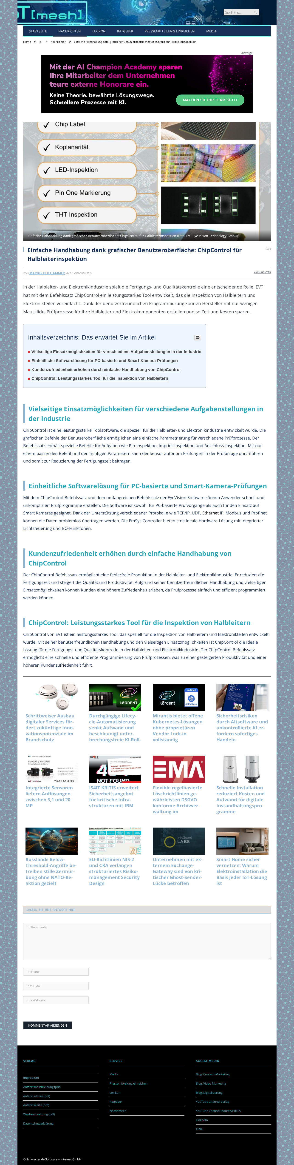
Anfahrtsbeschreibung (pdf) (42, 1087)
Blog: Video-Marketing (211, 1083)
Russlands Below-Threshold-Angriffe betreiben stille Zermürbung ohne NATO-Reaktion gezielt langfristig (50, 871)
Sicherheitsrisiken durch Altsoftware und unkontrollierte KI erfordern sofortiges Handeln (242, 728)
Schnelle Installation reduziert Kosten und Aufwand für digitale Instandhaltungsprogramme (240, 800)
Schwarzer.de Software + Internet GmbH (53, 1159)
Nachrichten (69, 31)
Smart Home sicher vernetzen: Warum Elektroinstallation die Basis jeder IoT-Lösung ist (241, 871)
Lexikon (99, 31)
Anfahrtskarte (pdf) (36, 1105)
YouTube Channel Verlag (212, 1101)
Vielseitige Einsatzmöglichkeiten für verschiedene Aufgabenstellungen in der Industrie (116, 351)
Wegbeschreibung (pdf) (39, 1114)
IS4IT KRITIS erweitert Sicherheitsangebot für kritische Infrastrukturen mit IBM (114, 797)
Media (211, 31)
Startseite (38, 31)
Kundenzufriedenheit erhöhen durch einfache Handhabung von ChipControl (106, 369)
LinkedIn (202, 1120)
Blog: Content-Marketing (212, 1074)
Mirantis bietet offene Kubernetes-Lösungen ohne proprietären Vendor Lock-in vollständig (178, 728)
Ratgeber (125, 31)
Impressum (31, 1078)
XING (199, 1129)
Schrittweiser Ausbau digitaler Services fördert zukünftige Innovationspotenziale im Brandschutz (49, 728)
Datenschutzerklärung (38, 1123)
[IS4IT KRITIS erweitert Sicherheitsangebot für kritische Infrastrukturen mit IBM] (115, 769)
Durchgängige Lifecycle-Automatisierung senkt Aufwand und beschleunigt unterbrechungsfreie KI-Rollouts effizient (115, 728)
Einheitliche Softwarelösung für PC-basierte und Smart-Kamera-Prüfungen (104, 360)
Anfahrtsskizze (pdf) (36, 1096)
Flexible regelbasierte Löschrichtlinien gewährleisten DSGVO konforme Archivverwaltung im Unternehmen (177, 800)
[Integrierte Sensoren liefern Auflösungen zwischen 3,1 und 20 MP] (51, 769)
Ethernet (210, 513)
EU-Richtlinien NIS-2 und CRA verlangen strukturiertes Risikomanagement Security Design (114, 871)
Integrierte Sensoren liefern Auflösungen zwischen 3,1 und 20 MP (49, 797)
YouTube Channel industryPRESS (218, 1111)
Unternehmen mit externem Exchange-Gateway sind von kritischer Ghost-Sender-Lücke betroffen (177, 871)
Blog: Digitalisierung (209, 1093)
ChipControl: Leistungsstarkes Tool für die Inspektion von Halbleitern (99, 378)
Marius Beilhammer (47, 273)
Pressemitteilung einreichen (170, 31)
